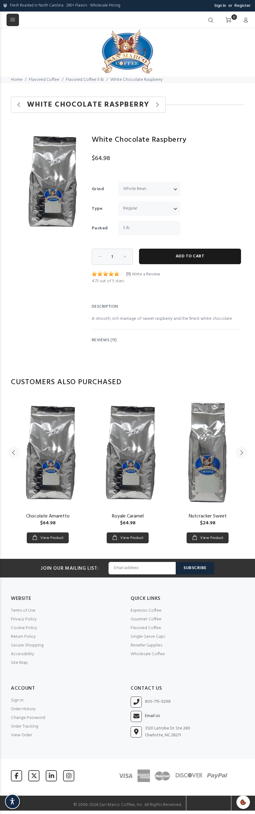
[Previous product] (19, 105)
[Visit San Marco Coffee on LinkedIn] (51, 775)
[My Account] (244, 20)
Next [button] (241, 452)
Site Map (19, 662)
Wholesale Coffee (148, 654)
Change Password (28, 717)
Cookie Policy (24, 628)
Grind (98, 189)
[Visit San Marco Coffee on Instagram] (68, 775)
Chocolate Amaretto (48, 516)
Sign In (220, 5)
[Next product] (157, 105)
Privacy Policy (24, 619)
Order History (23, 709)
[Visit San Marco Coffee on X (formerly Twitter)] (33, 775)
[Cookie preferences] (243, 802)
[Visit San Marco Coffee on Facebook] (16, 775)
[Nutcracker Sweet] (207, 452)
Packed (100, 228)
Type (97, 208)
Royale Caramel (128, 516)
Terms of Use (23, 610)
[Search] (210, 20)
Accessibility (22, 654)
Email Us (152, 716)
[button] (80, 133)
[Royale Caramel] (128, 452)
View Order (21, 735)
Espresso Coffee (146, 610)
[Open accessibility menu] (12, 801)
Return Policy (23, 636)
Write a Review (146, 274)
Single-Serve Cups (148, 636)
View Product (51, 538)
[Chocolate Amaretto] (48, 452)
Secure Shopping (27, 645)
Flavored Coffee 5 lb (85, 79)
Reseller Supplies (146, 645)
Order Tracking (24, 726)
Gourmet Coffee (146, 619)
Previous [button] (14, 452)
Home (16, 79)
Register (242, 5)
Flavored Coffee (44, 79)
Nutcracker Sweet (208, 516)
